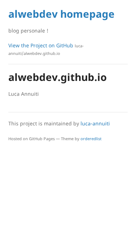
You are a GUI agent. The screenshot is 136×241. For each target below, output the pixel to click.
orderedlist (91, 138)
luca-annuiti (95, 123)
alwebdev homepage (61, 14)
